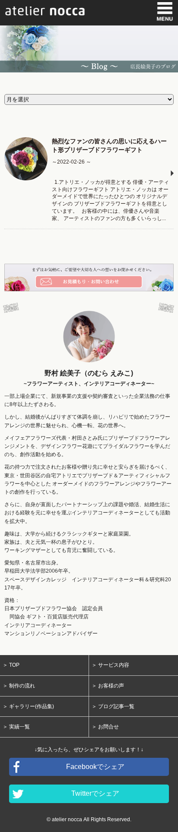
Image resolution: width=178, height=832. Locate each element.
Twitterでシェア (95, 793)
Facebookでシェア (95, 766)
